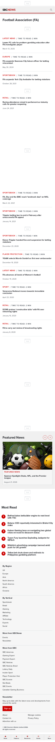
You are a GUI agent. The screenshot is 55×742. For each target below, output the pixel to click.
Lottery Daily (7, 669)
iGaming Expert (9, 655)
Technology (7, 619)
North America (8, 580)
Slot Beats (6, 683)
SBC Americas (8, 652)
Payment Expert (9, 659)
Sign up (7, 708)
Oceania (6, 590)
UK (4, 570)
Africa (5, 587)
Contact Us (7, 718)
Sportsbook (7, 602)
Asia (4, 577)
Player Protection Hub (11, 676)
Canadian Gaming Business (13, 689)
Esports (6, 622)
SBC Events (7, 686)
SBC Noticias (8, 662)
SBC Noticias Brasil (10, 666)
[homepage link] (9, 10)
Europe (5, 573)
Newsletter (7, 640)
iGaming (6, 609)
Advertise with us (9, 721)
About (5, 715)
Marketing (6, 612)
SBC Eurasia (7, 679)
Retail (5, 605)
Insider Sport (8, 672)
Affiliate (5, 615)
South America (8, 584)
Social (5, 626)
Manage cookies (34, 715)
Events (5, 637)
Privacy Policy (33, 718)
